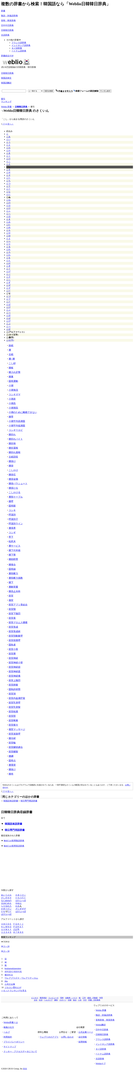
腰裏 (11, 376)
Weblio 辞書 (6, 107)
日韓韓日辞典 (7, 30)
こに (8, 194)
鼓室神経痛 (14, 676)
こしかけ (13, 470)
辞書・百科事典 (94, 1000)
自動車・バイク (71, 998)
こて (8, 186)
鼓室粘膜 (13, 711)
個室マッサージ (17, 729)
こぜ (8, 285)
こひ (8, 208)
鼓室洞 (12, 693)
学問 (101, 998)
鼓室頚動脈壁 (16, 636)
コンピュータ (53, 998)
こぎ (8, 266)
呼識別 (12, 514)
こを (8, 258)
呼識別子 (13, 519)
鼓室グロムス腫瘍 (18, 622)
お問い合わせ (67, 1037)
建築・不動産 (92, 998)
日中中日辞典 (7, 25)
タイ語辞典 (17, 48)
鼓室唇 (12, 653)
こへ (8, 214)
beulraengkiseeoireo (13, 968)
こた (8, 178)
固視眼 (12, 506)
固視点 (12, 760)
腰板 (11, 367)
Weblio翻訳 (101, 1025)
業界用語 (43, 998)
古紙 (11, 354)
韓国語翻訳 (6, 83)
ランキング (6, 101)
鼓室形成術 (14, 631)
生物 (69, 1000)
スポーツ (62, 1000)
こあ (8, 137)
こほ (8, 216)
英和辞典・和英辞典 (105, 1020)
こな (8, 192)
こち (8, 181)
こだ (8, 291)
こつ (8, 183)
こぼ (8, 315)
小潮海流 (13, 390)
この (8, 203)
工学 (84, 998)
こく (8, 156)
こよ (8, 238)
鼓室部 (12, 716)
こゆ (8, 236)
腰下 (11, 582)
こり (8, 244)
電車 (62, 998)
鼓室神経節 (14, 667)
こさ (8, 164)
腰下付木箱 (14, 550)
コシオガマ (14, 394)
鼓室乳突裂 (14, 707)
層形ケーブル (16, 497)
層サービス (14, 546)
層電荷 (12, 765)
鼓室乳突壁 (14, 702)
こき (8, 153)
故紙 (11, 345)
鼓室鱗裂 (13, 751)
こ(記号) (10, 340)
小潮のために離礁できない (23, 412)
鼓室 (11, 595)
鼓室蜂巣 (13, 720)
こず (8, 282)
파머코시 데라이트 (13, 971)
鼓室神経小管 (16, 662)
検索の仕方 (9, 1027)
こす (8, 170)
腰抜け (12, 769)
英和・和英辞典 (8, 20)
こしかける (14, 492)
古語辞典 (5, 35)
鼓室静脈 (13, 685)
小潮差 (12, 399)
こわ (8, 255)
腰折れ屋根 (14, 452)
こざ (8, 277)
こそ (8, 175)
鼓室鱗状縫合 (16, 747)
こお (8, 148)
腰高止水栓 (14, 591)
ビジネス (34, 998)
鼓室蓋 (12, 618)
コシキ (12, 510)
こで (8, 299)
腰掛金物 (13, 479)
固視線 (12, 569)
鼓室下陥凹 (14, 613)
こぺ (8, 326)
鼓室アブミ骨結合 (18, 604)
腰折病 (12, 443)
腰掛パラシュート (18, 483)
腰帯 (11, 416)
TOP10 (5, 942)
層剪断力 (13, 573)
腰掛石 (12, 474)
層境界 (12, 528)
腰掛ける (13, 488)
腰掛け (12, 461)
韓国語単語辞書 (10, 801)
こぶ (8, 310)
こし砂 (12, 363)
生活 (40, 1000)
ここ (8, 161)
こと (8, 189)
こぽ (8, 329)
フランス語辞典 (19, 43)
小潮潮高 (13, 408)
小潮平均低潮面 (17, 425)
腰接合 (12, 564)
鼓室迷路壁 (14, 734)
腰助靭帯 (13, 559)
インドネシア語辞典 (21, 45)
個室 (11, 600)
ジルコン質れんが (13, 987)
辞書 (3, 11)
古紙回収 (13, 457)
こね (8, 200)
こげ (8, 271)
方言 (85, 1000)
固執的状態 (14, 689)
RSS (25, 1069)
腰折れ (12, 434)
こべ (8, 313)
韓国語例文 (6, 78)
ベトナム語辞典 (19, 51)
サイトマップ (10, 1047)
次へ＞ (10, 124)
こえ (8, 145)
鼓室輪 (12, 742)
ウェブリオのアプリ (49, 1037)
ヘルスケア (48, 1000)
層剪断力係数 (16, 578)
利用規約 (8, 1037)
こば (8, 304)
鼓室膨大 (13, 725)
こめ (8, 227)
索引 (3, 99)
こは (8, 205)
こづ (8, 296)
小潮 (11, 385)
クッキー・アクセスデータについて (20, 1051)
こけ (8, 159)
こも (8, 230)
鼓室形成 (13, 627)
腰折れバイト (16, 439)
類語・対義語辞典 (9, 16)
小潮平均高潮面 (17, 421)
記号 (17, 929)
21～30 (5, 951)
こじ (8, 280)
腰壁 (11, 501)
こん (8, 260)
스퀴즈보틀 (10, 984)
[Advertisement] (84, 63)
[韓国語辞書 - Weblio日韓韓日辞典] (16, 65)
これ (8, 249)
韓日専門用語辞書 (29, 801)
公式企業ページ (85, 1032)
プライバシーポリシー (14, 1042)
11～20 (5, 946)
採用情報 (82, 1042)
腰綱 (11, 756)
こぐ (8, 269)
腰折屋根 (13, 448)
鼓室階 (12, 609)
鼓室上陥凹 (14, 680)
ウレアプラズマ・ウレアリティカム (21, 978)
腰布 (11, 774)
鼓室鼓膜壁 (14, 640)
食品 (74, 1000)
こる (8, 247)
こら (8, 241)
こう (8, 142)
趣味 (56, 1000)
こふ (8, 211)
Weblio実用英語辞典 (14, 846)
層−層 (12, 359)
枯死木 (12, 541)
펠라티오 (9, 975)
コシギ (12, 532)
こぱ (8, 318)
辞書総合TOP (7, 56)
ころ (8, 252)
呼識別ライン (16, 523)
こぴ (8, 321)
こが (8, 263)
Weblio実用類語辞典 (14, 840)
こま (8, 219)
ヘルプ (7, 1032)
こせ (8, 172)
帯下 (11, 537)
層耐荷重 (13, 587)
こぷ (8, 324)
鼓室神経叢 (14, 671)
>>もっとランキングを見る (13, 990)
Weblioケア (101, 1063)
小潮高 (12, 403)
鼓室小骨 (13, 649)
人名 (80, 1000)
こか (8, 150)
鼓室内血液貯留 (17, 698)
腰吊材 (12, 738)
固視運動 (13, 381)
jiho (6, 981)
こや (8, 233)
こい (8, 139)
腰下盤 (12, 554)
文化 (35, 1000)
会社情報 (82, 1037)
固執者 (12, 644)
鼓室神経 (13, 658)
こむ (8, 225)
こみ (8, 222)
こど (8, 302)
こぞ (8, 288)
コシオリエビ (16, 430)
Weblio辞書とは (11, 1022)
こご (8, 274)
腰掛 (11, 465)
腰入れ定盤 (14, 372)
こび (8, 307)
